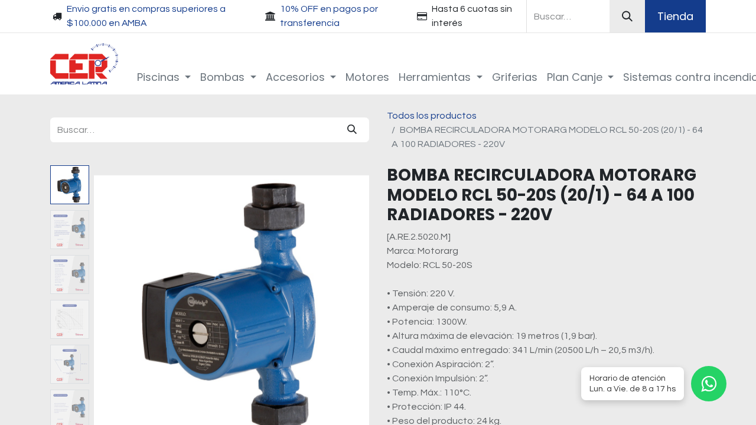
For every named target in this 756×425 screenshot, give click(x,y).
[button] (114, 313)
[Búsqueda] (627, 16)
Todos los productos (432, 115)
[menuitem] (164, 77)
